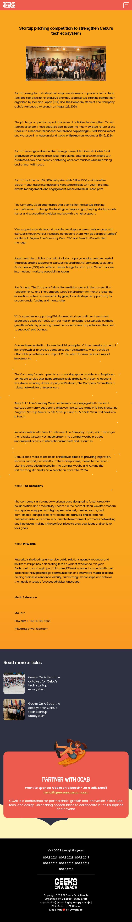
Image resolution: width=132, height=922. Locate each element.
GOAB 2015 (66, 863)
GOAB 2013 (66, 869)
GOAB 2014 (82, 863)
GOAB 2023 (66, 857)
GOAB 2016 (50, 863)
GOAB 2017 (82, 857)
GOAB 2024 (50, 857)
